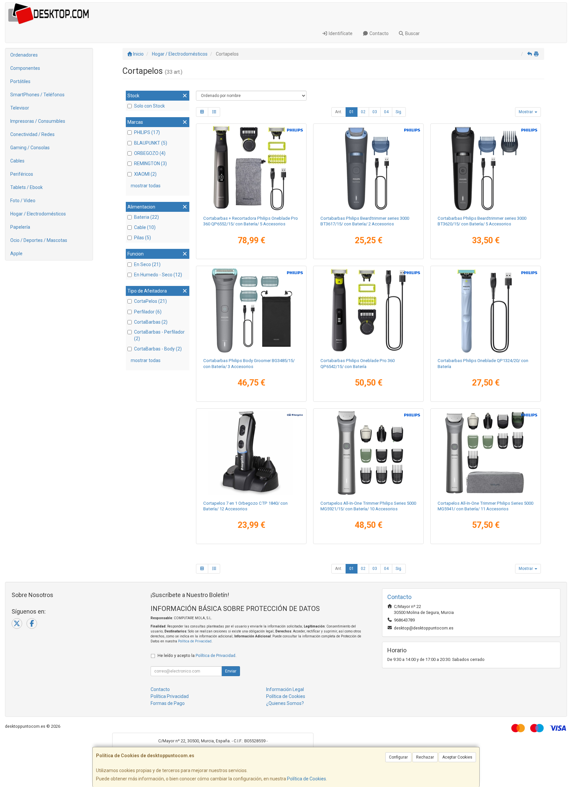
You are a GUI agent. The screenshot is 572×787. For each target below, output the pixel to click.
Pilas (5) (142, 237)
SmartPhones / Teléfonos (37, 94)
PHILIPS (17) (147, 132)
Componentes (25, 68)
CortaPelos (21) (150, 301)
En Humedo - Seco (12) (158, 274)
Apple (16, 253)
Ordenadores (24, 55)
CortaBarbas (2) (150, 322)
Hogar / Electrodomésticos (38, 213)
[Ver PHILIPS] (486, 310)
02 (363, 112)
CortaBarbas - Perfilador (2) (159, 335)
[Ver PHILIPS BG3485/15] (251, 310)
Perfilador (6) (148, 311)
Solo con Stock (149, 106)
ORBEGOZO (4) (150, 153)
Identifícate (340, 33)
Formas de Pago (168, 703)
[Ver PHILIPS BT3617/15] (368, 168)
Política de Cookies (306, 778)
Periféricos (21, 174)
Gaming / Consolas (30, 147)
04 (386, 112)
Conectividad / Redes (32, 134)
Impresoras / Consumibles (37, 121)
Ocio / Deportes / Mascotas (38, 240)
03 (374, 112)
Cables (17, 160)
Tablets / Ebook (26, 187)
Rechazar (425, 757)
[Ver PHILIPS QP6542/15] (368, 310)
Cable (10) (145, 227)
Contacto (378, 33)
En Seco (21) (147, 264)
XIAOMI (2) (145, 174)
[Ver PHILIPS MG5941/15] (486, 453)
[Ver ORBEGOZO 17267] (251, 453)
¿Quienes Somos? (285, 703)
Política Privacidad (170, 696)
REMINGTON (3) (150, 163)
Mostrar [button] (526, 112)
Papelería (20, 227)
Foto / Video (22, 200)
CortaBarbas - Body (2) (158, 348)
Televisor (19, 108)
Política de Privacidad (195, 641)
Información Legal (285, 689)
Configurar (398, 757)
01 (351, 112)
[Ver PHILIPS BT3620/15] (486, 168)
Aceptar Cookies (457, 757)
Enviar (230, 671)
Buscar (412, 33)
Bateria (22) (146, 217)
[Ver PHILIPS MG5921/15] (368, 453)
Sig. (399, 112)
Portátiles (20, 81)
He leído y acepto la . (197, 655)
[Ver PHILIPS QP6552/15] (251, 168)
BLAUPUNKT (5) (150, 143)
